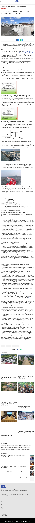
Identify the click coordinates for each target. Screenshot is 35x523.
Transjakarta (20, 447)
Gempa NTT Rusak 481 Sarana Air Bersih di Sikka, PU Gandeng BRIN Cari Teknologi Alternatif (13, 467)
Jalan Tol (16, 445)
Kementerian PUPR (8, 447)
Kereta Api (2, 447)
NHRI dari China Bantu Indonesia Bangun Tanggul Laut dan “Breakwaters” (8, 435)
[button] (3, 8)
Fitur (6, 6)
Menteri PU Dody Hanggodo (23, 445)
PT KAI (13, 445)
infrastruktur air (8, 346)
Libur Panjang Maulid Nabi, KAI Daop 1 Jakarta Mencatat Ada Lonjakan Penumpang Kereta (13, 472)
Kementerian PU (3, 445)
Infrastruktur (3, 449)
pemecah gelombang (15, 346)
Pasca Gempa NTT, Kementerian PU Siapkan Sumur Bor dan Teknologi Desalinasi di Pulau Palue (13, 456)
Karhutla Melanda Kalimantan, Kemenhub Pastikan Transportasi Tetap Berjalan (14, 477)
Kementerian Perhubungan (10, 449)
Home (3, 6)
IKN (29, 445)
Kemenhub (9, 445)
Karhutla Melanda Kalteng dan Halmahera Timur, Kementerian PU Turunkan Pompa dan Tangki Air (14, 461)
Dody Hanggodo (14, 447)
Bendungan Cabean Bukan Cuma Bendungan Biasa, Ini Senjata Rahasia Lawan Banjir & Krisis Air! (9, 403)
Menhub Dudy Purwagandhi (25, 449)
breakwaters (3, 346)
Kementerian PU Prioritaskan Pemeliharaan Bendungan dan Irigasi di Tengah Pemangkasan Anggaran (25, 406)
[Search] (34, 1)
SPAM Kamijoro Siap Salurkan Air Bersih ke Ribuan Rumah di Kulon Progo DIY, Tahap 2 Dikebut (8, 377)
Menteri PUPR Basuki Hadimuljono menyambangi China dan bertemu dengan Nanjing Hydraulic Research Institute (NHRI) (17, 53)
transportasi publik (27, 447)
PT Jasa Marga (18, 449)
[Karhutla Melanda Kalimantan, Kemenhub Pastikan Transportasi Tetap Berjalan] (32, 479)
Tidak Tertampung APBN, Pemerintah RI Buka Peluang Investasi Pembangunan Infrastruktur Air (26, 432)
